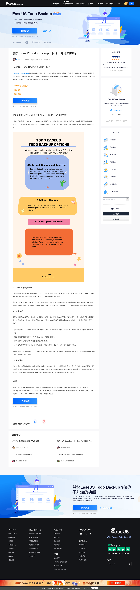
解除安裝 (82, 545)
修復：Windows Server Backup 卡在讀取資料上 (74, 441)
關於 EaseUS (13, 533)
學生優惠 (11, 552)
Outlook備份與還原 (21, 86)
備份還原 (38, 60)
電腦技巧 (32, 556)
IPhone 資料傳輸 (34, 552)
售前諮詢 (116, 219)
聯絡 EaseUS (58, 548)
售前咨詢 (57, 545)
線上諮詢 (116, 214)
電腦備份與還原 (34, 545)
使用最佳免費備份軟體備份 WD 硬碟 (25, 441)
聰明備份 (17, 90)
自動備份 (113, 177)
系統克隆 (113, 154)
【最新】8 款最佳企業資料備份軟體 (70, 454)
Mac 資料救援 (33, 537)
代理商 (11, 541)
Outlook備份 (114, 191)
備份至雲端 (113, 184)
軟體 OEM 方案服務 (60, 569)
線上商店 (57, 558)
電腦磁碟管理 (33, 541)
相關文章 (46, 60)
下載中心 (57, 537)
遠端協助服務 (58, 565)
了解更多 (85, 588)
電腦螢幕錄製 (33, 548)
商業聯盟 (11, 548)
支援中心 (57, 533)
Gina (18, 60)
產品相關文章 (35, 529)
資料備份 (113, 140)
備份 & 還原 (80, 4)
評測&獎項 (12, 537)
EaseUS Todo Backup (21, 73)
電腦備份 (113, 162)
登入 (131, 4)
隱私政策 (82, 552)
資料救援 (56, 4)
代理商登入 (12, 545)
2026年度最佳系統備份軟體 (22, 454)
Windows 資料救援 (35, 533)
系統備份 (113, 147)
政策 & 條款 (83, 560)
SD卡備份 (113, 169)
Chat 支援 (57, 541)
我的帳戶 (11, 556)
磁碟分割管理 (68, 4)
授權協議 (82, 556)
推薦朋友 (11, 560)
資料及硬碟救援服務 (60, 562)
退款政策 (82, 548)
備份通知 (17, 94)
